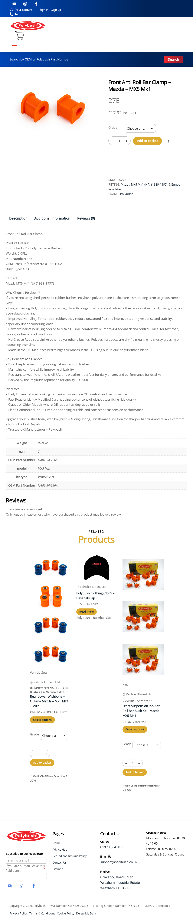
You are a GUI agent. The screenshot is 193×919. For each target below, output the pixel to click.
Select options (42, 720)
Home (57, 843)
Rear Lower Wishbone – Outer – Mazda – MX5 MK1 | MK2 (49, 701)
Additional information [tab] (52, 218)
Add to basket (147, 141)
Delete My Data (86, 913)
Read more (86, 611)
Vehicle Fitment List (46, 682)
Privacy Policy (19, 913)
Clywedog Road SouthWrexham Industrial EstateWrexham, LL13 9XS (120, 883)
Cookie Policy (65, 913)
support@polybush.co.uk (118, 862)
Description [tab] (18, 218)
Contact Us (60, 862)
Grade (112, 127)
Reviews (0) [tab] (86, 218)
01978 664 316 (111, 847)
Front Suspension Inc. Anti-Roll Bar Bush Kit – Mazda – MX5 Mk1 (142, 711)
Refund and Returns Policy (70, 856)
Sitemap (58, 869)
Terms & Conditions (42, 913)
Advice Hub (60, 849)
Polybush (126, 194)
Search (173, 59)
